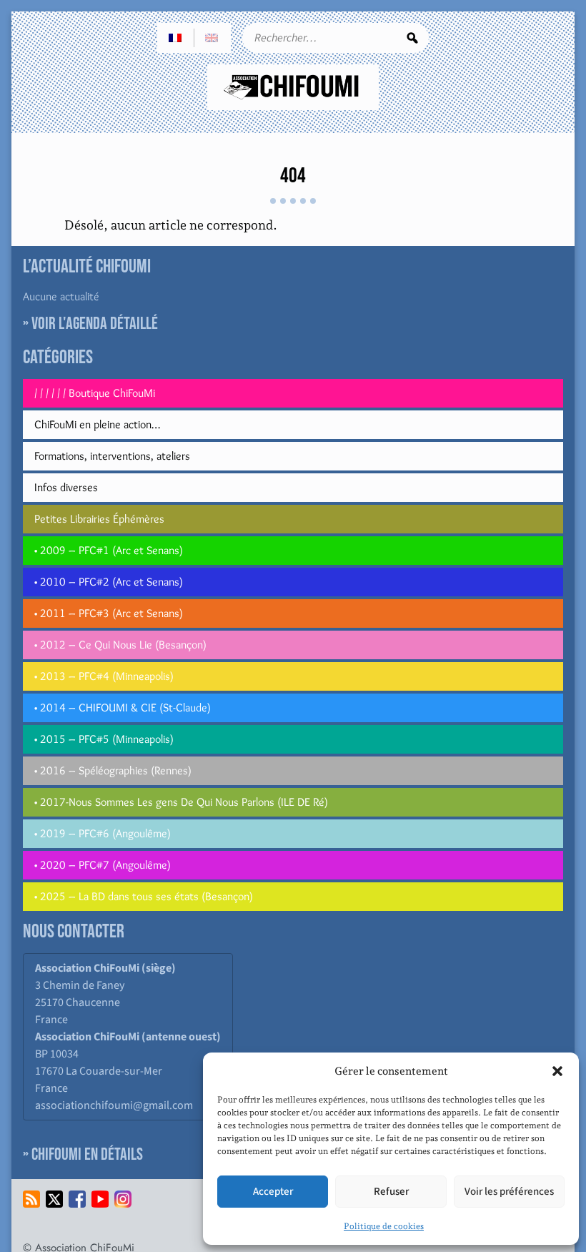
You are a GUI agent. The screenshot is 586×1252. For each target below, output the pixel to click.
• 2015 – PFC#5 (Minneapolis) (104, 739)
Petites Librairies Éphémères (99, 519)
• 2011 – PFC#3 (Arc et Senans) (108, 613)
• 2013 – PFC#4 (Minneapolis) (104, 676)
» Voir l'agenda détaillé (90, 323)
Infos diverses (66, 487)
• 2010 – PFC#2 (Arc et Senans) (108, 581)
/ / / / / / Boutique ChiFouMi (94, 393)
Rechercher (412, 38)
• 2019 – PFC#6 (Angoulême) (102, 833)
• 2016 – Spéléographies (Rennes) (113, 770)
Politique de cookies (384, 1226)
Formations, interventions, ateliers (112, 456)
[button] (557, 1071)
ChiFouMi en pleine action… (97, 424)
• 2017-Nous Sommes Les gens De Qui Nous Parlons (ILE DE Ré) (181, 802)
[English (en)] (212, 38)
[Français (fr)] (176, 38)
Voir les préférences (509, 1191)
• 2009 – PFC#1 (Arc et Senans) (108, 550)
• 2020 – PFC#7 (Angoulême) (102, 865)
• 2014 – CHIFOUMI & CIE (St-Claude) (122, 707)
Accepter (273, 1191)
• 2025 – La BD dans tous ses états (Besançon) (143, 896)
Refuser (391, 1191)
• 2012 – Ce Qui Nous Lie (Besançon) (120, 644)
